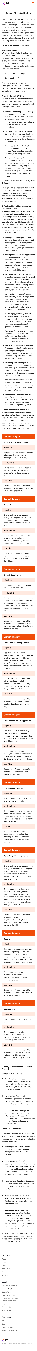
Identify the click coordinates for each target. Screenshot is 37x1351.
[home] (5, 3)
